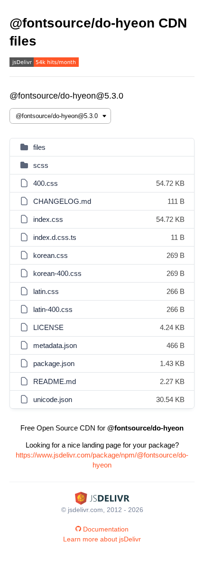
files (39, 147)
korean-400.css (57, 273)
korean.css (50, 255)
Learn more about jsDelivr (102, 539)
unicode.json (52, 399)
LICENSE (48, 327)
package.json (53, 363)
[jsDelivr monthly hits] (44, 63)
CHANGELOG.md (62, 201)
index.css (48, 219)
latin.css (46, 291)
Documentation (106, 529)
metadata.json (55, 345)
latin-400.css (53, 309)
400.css (45, 183)
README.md (54, 381)
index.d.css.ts (54, 237)
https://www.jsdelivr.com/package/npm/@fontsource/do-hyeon (102, 460)
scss (40, 165)
